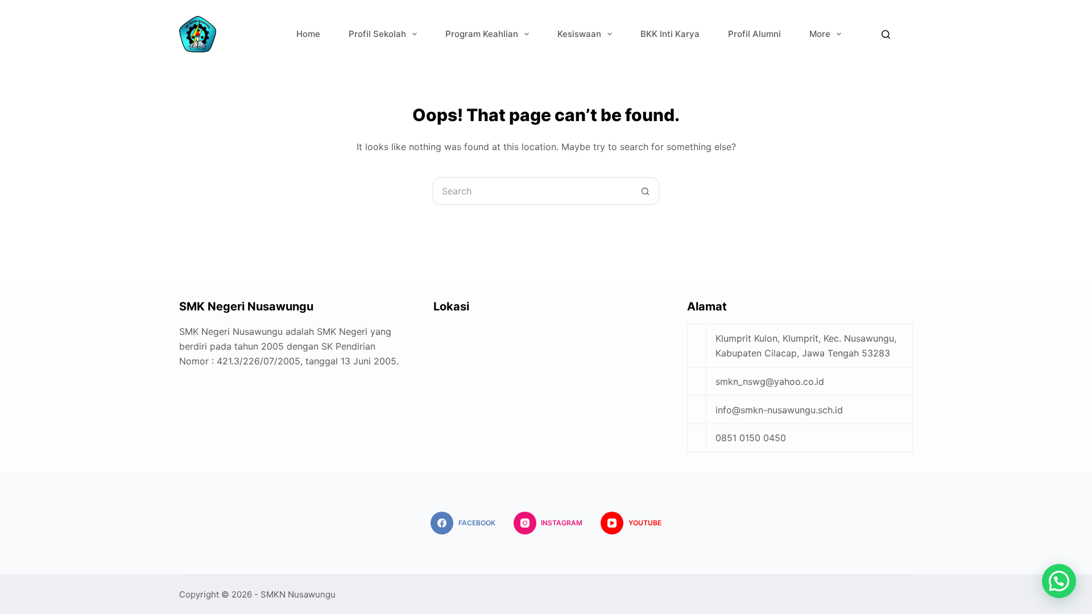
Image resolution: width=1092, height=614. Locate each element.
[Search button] (645, 191)
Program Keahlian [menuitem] (481, 33)
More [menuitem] (819, 33)
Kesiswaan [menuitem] (579, 33)
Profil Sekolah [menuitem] (377, 33)
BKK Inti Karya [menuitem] (670, 33)
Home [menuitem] (308, 33)
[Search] (886, 34)
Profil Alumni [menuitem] (754, 33)
